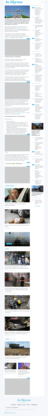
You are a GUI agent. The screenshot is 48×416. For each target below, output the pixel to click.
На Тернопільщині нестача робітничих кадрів (39, 138)
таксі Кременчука (20, 27)
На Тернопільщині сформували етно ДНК (39, 26)
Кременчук (19, 163)
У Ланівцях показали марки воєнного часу (38, 55)
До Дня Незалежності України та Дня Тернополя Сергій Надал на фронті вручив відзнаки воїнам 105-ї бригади (16, 290)
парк (14, 163)
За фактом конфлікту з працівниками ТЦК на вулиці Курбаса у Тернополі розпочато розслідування (39, 108)
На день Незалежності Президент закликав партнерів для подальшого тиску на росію (39, 174)
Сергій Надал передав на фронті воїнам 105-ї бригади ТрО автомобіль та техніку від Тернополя (39, 11)
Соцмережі (34, 404)
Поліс (24, 404)
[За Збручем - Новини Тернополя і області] (13, 2)
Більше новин (37, 206)
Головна (13, 404)
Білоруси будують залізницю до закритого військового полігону (39, 88)
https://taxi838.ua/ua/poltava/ (20, 112)
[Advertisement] (17, 47)
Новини (19, 404)
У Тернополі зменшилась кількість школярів (39, 153)
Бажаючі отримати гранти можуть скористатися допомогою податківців (39, 116)
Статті (28, 404)
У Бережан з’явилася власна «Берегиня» (38, 39)
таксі (10, 163)
